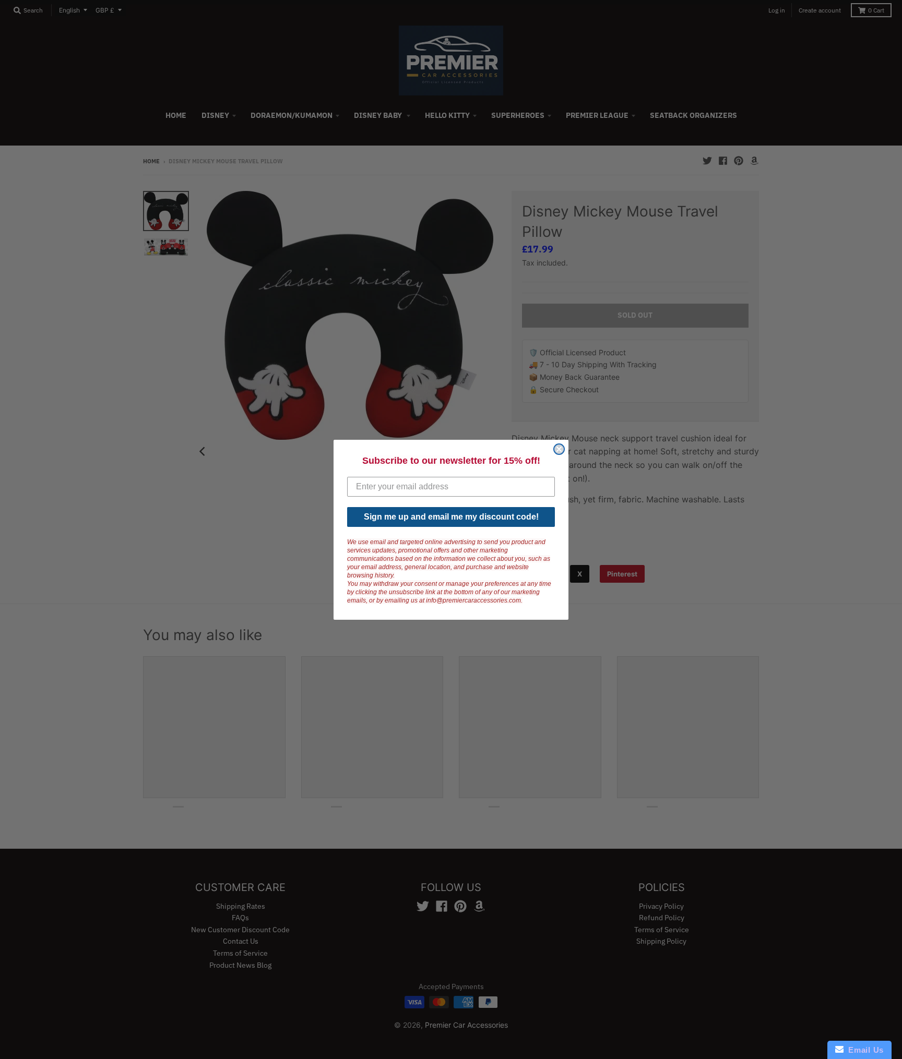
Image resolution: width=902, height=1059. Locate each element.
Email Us (864, 1049)
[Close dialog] (559, 449)
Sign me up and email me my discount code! (451, 516)
